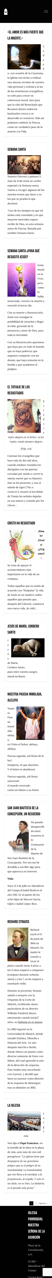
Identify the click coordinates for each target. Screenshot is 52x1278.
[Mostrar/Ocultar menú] (46, 11)
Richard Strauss (18, 921)
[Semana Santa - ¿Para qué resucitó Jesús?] (22, 280)
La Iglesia (13, 1105)
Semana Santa (16, 149)
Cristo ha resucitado (21, 523)
